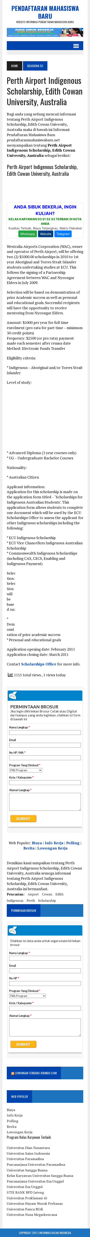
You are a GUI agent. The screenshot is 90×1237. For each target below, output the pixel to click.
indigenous (15, 900)
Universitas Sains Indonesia (28, 1153)
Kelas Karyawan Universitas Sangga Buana (40, 1175)
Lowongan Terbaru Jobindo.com (36, 1073)
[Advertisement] (45, 419)
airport (33, 894)
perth (31, 900)
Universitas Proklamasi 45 (27, 1198)
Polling (73, 842)
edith (59, 894)
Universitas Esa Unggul (25, 1186)
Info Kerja (54, 842)
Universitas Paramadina (25, 1158)
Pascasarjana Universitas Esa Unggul (35, 1181)
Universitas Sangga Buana (27, 1170)
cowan (47, 894)
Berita (29, 848)
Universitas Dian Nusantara (28, 1147)
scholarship (47, 900)
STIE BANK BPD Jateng (25, 1192)
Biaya (37, 842)
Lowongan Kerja (52, 848)
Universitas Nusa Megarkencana (32, 1214)
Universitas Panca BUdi (25, 1209)
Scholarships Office (38, 664)
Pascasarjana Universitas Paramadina (36, 1164)
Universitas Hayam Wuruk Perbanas (35, 1203)
